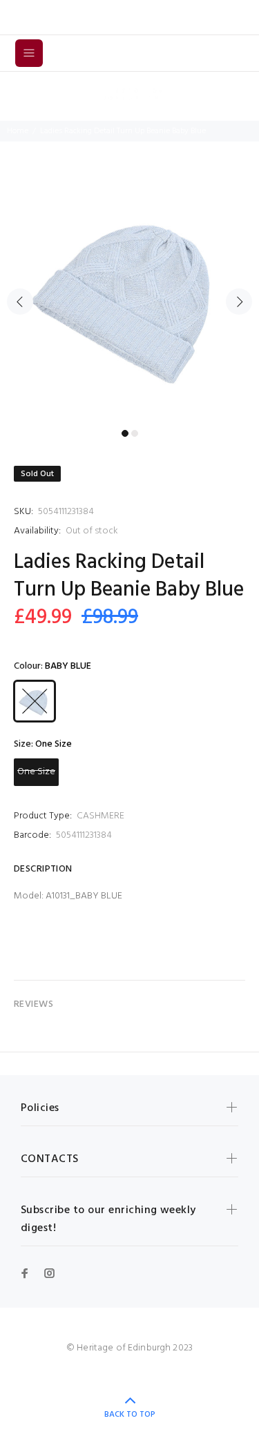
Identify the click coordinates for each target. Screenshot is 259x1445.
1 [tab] (125, 433)
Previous (20, 301)
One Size (36, 772)
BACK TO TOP (129, 1415)
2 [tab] (134, 433)
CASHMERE (100, 816)
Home (17, 131)
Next (239, 301)
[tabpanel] (129, 293)
